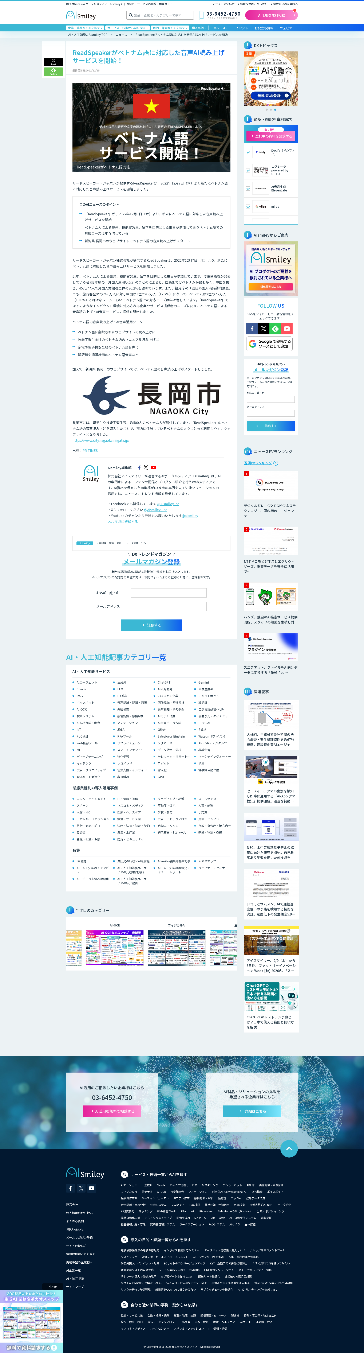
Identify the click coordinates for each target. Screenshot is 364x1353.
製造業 (81, 832)
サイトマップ (75, 1287)
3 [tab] (275, 110)
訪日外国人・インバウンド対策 (140, 1263)
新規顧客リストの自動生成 (137, 1270)
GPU (161, 777)
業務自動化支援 (130, 1218)
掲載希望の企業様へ (285, 4)
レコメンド (124, 763)
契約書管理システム (162, 1224)
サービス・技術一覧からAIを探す (159, 1174)
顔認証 (202, 702)
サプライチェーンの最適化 (217, 1289)
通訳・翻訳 (218, 1218)
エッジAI (204, 723)
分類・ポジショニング (270, 1211)
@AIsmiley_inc (155, 509)
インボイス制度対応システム (181, 1250)
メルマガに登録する (123, 521)
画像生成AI (205, 689)
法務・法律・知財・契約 (133, 826)
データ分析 (284, 1205)
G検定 (162, 729)
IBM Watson (206, 1211)
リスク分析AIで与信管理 (136, 1289)
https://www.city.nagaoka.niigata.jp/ (100, 440)
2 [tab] (271, 110)
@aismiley (190, 515)
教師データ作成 (255, 1198)
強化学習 (123, 756)
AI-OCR (82, 709)
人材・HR (83, 812)
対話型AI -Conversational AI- (229, 1192)
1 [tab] (267, 110)
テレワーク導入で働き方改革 (139, 1276)
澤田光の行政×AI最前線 (133, 861)
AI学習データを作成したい (177, 1276)
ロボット (164, 763)
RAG (80, 696)
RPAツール (124, 736)
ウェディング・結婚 (171, 799)
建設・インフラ (208, 819)
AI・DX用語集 (75, 1278)
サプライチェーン (129, 743)
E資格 (202, 729)
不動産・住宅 (166, 805)
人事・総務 (205, 805)
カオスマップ (207, 861)
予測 (201, 763)
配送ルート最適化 (88, 777)
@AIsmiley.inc (168, 503)
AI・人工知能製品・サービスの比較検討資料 (133, 870)
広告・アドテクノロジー (174, 819)
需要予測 (147, 1192)
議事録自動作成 (208, 770)
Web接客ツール (87, 743)
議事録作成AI (129, 1198)
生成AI (121, 682)
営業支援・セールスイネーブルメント (165, 1257)
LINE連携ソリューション (219, 1270)
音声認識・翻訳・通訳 (109, 543)
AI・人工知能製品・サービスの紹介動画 (133, 881)
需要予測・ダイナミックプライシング (215, 716)
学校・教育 (165, 812)
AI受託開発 (177, 1192)
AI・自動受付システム (242, 1218)
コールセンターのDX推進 (208, 1257)
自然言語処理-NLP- (211, 709)
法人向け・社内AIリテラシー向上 (186, 1283)
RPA (183, 1211)
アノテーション (127, 723)
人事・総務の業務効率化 (243, 1257)
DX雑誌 (81, 861)
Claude (81, 689)
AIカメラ (234, 1224)
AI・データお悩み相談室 (93, 879)
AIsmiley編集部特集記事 (174, 861)
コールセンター (208, 799)
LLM (120, 689)
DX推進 (122, 696)
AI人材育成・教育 (88, 723)
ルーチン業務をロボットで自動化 (178, 1270)
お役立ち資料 (263, 28)
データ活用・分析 (136, 543)
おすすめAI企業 (168, 696)
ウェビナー (288, 28)
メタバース (165, 743)
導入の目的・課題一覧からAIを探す (161, 1239)
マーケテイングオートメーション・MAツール (215, 756)
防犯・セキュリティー (132, 839)
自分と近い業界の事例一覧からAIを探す (165, 1305)
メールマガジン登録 (79, 1237)
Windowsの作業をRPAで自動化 (273, 1283)
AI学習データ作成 (169, 723)
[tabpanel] (271, 78)
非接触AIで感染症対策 (238, 1276)
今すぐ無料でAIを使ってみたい (271, 1263)
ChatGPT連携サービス (183, 1185)
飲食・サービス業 (129, 819)
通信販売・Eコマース (172, 832)
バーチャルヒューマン (155, 1198)
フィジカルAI (129, 1192)
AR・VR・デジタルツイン (215, 743)
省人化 (162, 770)
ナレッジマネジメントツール (267, 1250)
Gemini (203, 682)
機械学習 (204, 750)
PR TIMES (90, 450)
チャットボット (208, 696)
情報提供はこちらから (254, 4)
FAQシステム (217, 1224)
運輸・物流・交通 (210, 832)
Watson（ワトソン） (212, 736)
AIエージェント (87, 682)
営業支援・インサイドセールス (134, 770)
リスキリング (210, 1185)
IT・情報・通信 (127, 799)
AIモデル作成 (166, 716)
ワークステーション (191, 1224)
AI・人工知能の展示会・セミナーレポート (174, 870)
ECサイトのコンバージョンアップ (184, 1263)
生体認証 (250, 1224)
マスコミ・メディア (130, 805)
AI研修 (250, 1185)
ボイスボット (85, 702)
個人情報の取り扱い (79, 1213)
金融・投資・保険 (88, 839)
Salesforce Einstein (171, 736)
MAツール (200, 1218)
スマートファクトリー (132, 750)
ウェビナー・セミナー (213, 868)
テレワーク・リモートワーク (175, 756)
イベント (242, 28)
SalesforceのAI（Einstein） (235, 1211)
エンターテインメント (91, 799)
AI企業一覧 (73, 1270)
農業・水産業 (126, 832)
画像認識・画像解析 (171, 702)
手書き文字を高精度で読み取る (230, 1283)
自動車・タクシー (169, 826)
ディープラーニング (90, 756)
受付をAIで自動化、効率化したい (141, 1283)
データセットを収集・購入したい (224, 1250)
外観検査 (123, 709)
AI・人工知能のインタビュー (93, 870)
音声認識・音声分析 (133, 1205)
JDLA (120, 729)
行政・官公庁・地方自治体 (215, 826)
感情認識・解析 (203, 1198)
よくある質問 (75, 1221)
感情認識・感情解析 (130, 716)
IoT (79, 729)
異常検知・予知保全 (171, 709)
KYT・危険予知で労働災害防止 (229, 1263)
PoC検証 (82, 736)
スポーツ (82, 805)
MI (78, 750)
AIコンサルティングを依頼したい (258, 1289)
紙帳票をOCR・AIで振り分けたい (175, 1289)
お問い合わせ (75, 1229)
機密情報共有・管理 (133, 1224)
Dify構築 (257, 1192)
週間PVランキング (258, 462)
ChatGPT (164, 682)
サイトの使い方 (224, 4)
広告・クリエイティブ (91, 770)
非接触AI (123, 777)
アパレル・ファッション (93, 819)
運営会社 (72, 1204)
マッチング (84, 763)
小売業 (202, 812)
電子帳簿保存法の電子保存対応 (140, 1250)
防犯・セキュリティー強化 (255, 1270)
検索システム (85, 716)
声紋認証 (266, 1218)
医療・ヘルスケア (129, 812)
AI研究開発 (165, 689)
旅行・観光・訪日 (88, 826)
